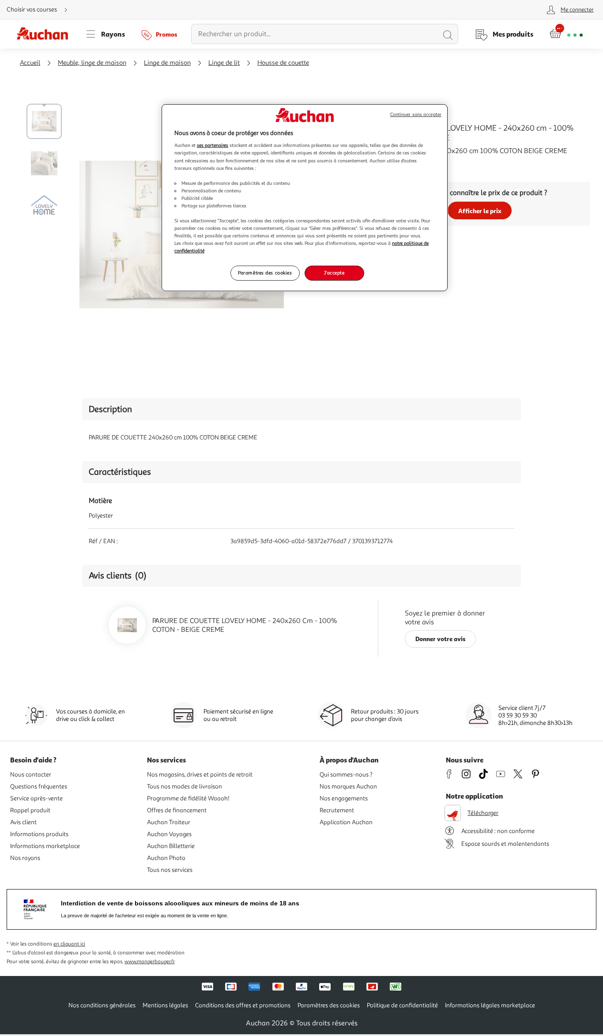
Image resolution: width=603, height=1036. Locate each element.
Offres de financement (177, 810)
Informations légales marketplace (490, 1005)
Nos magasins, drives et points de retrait (200, 774)
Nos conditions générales (102, 1005)
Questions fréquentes (38, 786)
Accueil (30, 63)
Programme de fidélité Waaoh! (188, 798)
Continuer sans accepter (415, 114)
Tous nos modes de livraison (184, 786)
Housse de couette (283, 63)
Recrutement (337, 810)
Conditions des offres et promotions (242, 1005)
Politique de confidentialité (402, 1005)
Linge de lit (224, 63)
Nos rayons (25, 858)
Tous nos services (169, 870)
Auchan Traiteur (168, 822)
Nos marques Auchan (348, 786)
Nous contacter (30, 774)
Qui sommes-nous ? (346, 774)
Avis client (23, 822)
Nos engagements (344, 798)
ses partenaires (212, 145)
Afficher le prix (479, 210)
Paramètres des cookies (265, 273)
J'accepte (334, 273)
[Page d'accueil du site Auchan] (45, 34)
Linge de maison (167, 63)
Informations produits (39, 834)
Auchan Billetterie (171, 846)
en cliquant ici (69, 944)
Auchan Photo (166, 858)
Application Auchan (346, 822)
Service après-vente (36, 798)
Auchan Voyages (169, 834)
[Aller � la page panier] (566, 34)
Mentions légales (165, 1005)
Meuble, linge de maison (92, 63)
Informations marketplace (45, 846)
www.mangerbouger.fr (149, 961)
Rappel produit (30, 810)
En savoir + (386, 164)
